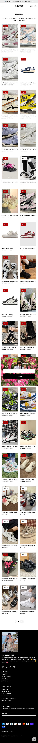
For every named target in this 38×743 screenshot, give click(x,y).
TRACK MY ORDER (6, 700)
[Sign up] (35, 714)
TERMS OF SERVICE (7, 696)
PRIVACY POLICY (6, 691)
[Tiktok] (21, 381)
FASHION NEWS (6, 678)
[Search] (31, 6)
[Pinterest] (24, 381)
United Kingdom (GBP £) (7, 731)
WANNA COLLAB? (6, 676)
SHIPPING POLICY (6, 693)
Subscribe (19, 376)
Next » (22, 621)
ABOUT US (4, 674)
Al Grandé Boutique (9, 736)
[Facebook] (14, 381)
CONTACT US (5, 689)
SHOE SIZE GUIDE (6, 681)
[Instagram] (18, 381)
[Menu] (3, 6)
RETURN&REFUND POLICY (8, 698)
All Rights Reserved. (17, 736)
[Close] (36, 360)
